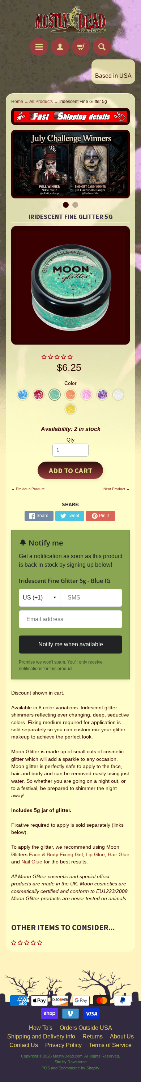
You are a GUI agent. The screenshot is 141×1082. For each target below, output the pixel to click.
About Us (122, 1036)
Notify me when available (70, 644)
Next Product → (116, 489)
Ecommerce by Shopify (79, 1068)
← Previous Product (27, 489)
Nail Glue (31, 862)
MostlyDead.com (67, 1056)
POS (46, 1068)
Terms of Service (110, 1045)
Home (17, 101)
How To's (40, 1028)
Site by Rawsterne (71, 1062)
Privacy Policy (63, 1045)
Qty (70, 440)
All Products (41, 101)
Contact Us (23, 1045)
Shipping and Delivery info (41, 1036)
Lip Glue (95, 854)
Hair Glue (118, 854)
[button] (58, 357)
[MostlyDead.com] (70, 20)
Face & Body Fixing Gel (56, 854)
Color (70, 383)
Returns (92, 1036)
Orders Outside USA (86, 1028)
